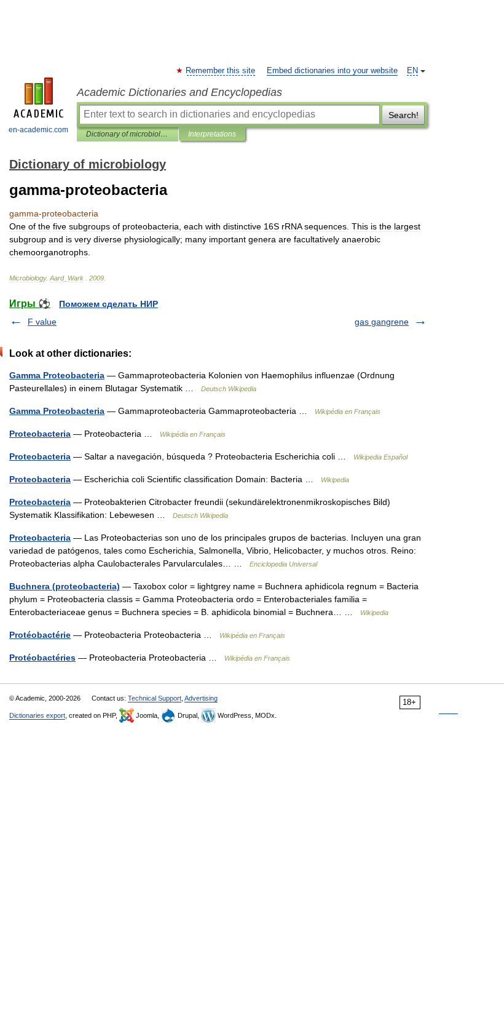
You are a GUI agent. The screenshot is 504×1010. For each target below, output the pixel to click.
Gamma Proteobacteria (56, 375)
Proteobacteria (40, 434)
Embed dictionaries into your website (332, 70)
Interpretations (212, 134)
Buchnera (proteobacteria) (64, 586)
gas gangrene (382, 322)
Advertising (201, 698)
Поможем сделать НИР (108, 304)
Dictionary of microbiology (127, 134)
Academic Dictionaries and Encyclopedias (179, 92)
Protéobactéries (42, 657)
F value (42, 322)
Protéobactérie (40, 635)
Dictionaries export (37, 715)
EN (412, 70)
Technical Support (154, 698)
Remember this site (221, 70)
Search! (403, 115)
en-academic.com (38, 129)
